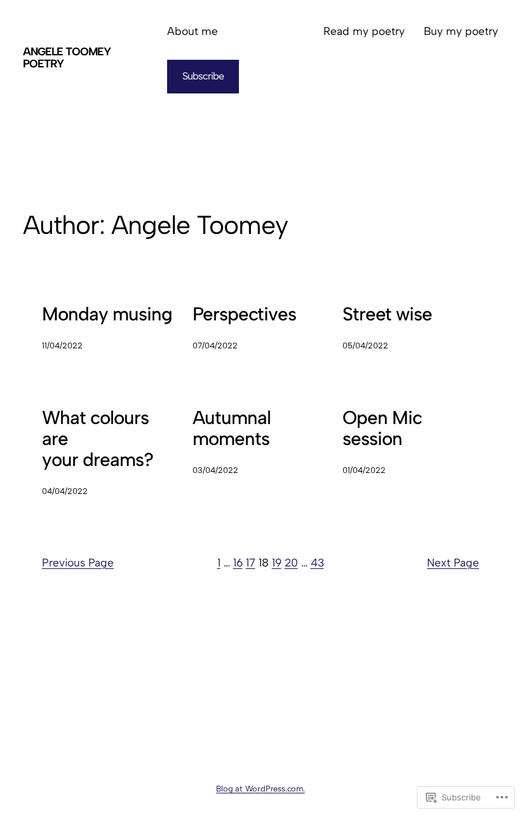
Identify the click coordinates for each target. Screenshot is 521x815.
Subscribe (203, 76)
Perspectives (244, 313)
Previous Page (78, 562)
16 (238, 562)
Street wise (387, 313)
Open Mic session (382, 428)
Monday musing (107, 313)
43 (317, 562)
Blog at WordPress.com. (260, 788)
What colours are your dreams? (97, 438)
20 (291, 562)
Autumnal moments (232, 428)
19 (276, 562)
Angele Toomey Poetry (67, 58)
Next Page (453, 562)
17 (250, 562)
